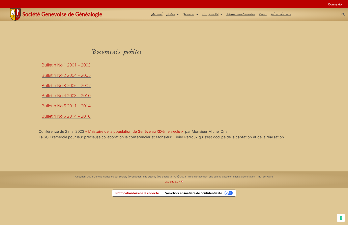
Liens (263, 14)
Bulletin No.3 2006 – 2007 (66, 85)
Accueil (157, 14)
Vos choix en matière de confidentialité (193, 193)
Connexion (336, 4)
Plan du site (281, 14)
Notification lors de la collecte (137, 193)
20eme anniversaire (240, 14)
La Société (210, 14)
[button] (173, 14)
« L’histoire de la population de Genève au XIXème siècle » (134, 131)
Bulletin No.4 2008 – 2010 (66, 95)
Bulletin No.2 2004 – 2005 (66, 75)
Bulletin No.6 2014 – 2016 (66, 116)
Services (188, 14)
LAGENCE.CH (172, 181)
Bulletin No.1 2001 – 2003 (66, 65)
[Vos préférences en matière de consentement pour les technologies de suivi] (341, 218)
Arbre (171, 14)
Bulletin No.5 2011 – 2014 (66, 106)
